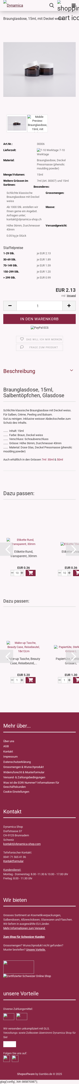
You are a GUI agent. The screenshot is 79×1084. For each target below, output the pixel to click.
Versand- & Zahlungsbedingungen (24, 777)
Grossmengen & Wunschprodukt (23, 767)
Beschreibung (19, 371)
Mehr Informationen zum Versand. (24, 928)
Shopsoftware (26, 1074)
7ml (44, 459)
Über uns (8, 741)
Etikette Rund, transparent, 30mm (24, 554)
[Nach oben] (12, 1077)
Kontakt (8, 751)
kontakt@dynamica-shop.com (22, 844)
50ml (60, 459)
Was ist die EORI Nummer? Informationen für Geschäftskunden (31, 785)
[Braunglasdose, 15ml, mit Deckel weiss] (39, 69)
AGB (6, 746)
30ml (51, 459)
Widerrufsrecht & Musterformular (23, 772)
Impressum (10, 756)
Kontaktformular (13, 861)
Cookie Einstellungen (16, 791)
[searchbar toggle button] (51, 5)
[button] (6, 549)
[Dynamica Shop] (13, 5)
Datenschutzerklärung (17, 762)
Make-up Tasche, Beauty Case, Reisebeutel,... (23, 661)
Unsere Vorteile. (36, 949)
